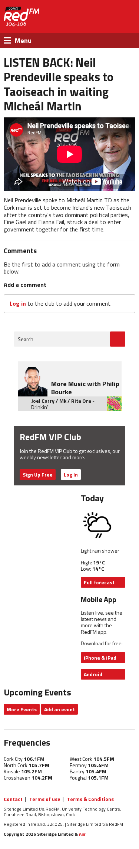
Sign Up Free (38, 474)
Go (117, 339)
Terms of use (44, 799)
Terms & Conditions (90, 799)
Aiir (82, 834)
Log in (18, 303)
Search (25, 339)
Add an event (59, 709)
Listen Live (99, 16)
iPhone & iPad (100, 657)
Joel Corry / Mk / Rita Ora (61, 401)
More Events (22, 709)
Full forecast (99, 582)
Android (93, 674)
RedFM (21, 17)
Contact (13, 799)
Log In (71, 474)
